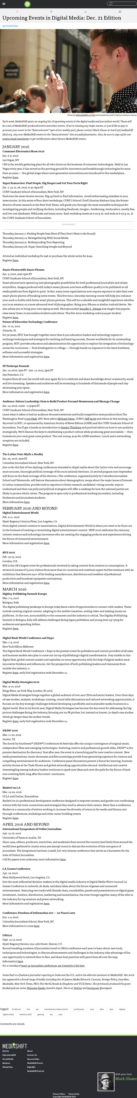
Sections (3, 3)
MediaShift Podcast (35, 1071)
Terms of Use (73, 1094)
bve (28, 1009)
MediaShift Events (35, 1063)
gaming (40, 1014)
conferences (79, 1009)
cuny (92, 1009)
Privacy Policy (59, 1094)
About (30, 1051)
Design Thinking (71, 427)
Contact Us (32, 1055)
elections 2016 (26, 1014)
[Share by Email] (120, 11)
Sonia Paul (12, 26)
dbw (102, 1009)
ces (37, 1009)
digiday (122, 1009)
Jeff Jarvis (90, 418)
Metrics (6, 1051)
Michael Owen (66, 418)
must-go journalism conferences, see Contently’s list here (53, 965)
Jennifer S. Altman (91, 308)
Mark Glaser (126, 1078)
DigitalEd (31, 1067)
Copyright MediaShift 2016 (64, 1096)
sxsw (60, 1014)
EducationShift (9, 1055)
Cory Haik (31, 418)
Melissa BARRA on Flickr (86, 115)
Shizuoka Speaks (36, 988)
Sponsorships (33, 1059)
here (15, 177)
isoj (51, 1014)
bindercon (16, 1009)
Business (6, 1063)
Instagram (93, 988)
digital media (8, 1014)
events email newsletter (16, 138)
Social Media (8, 1059)
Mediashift (27, 4)
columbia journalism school (56, 1009)
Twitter (78, 988)
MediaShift (15, 1045)
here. (16, 628)
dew (111, 1009)
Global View (8, 1067)
